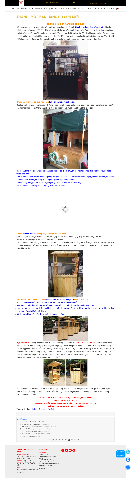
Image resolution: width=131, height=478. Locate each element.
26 (75, 439)
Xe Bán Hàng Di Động (73, 9)
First (50, 439)
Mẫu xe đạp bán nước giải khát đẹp (31, 431)
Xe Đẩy (106, 9)
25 (72, 439)
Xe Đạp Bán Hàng (87, 9)
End (81, 439)
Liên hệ (111, 9)
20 (56, 439)
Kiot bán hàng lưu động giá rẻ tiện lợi (32, 424)
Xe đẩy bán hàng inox (28, 436)
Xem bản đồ (20, 472)
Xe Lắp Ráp (98, 9)
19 (53, 439)
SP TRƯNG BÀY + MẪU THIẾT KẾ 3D (32, 9)
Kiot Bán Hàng (60, 9)
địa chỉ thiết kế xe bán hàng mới (60, 299)
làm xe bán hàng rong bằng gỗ (62, 102)
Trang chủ (16, 9)
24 (69, 439)
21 (59, 439)
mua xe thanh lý (30, 234)
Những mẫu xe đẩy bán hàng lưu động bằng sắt (35, 426)
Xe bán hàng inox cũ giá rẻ (43, 409)
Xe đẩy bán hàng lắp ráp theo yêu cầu (32, 433)
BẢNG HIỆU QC (48, 9)
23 (65, 439)
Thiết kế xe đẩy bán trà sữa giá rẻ (31, 421)
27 (78, 439)
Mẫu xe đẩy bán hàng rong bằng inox (32, 429)
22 (62, 439)
